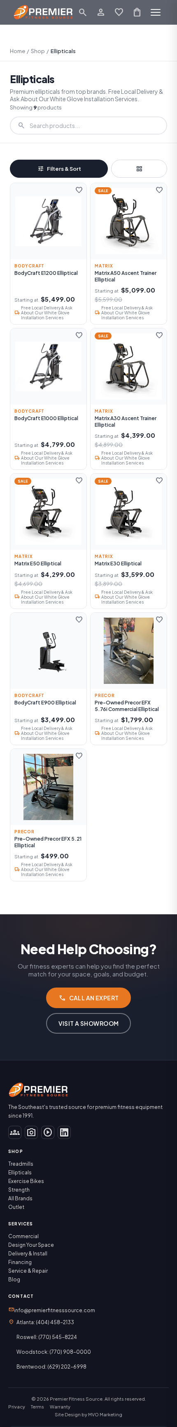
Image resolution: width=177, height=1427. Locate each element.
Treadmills (20, 1164)
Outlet (16, 1207)
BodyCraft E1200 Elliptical (46, 273)
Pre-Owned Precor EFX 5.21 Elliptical (48, 842)
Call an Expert (88, 997)
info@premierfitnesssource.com (51, 1309)
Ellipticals (20, 1172)
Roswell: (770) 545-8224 (46, 1337)
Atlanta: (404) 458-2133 (45, 1322)
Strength (19, 1190)
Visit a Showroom (88, 1023)
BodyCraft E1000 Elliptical (46, 418)
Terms (37, 1406)
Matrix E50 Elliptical (37, 563)
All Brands (20, 1198)
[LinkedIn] (64, 1132)
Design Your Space (31, 1245)
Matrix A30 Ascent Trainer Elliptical (125, 421)
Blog (14, 1279)
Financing (20, 1262)
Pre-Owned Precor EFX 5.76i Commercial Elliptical (127, 706)
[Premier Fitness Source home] (43, 12)
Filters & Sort (59, 168)
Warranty (60, 1406)
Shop (38, 51)
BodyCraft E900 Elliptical (45, 703)
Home (17, 51)
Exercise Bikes (26, 1181)
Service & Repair (28, 1271)
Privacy (16, 1406)
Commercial (23, 1236)
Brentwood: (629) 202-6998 (51, 1367)
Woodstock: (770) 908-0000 (53, 1352)
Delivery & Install (27, 1253)
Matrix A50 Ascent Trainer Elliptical (125, 276)
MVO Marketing (105, 1414)
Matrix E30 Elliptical (118, 563)
